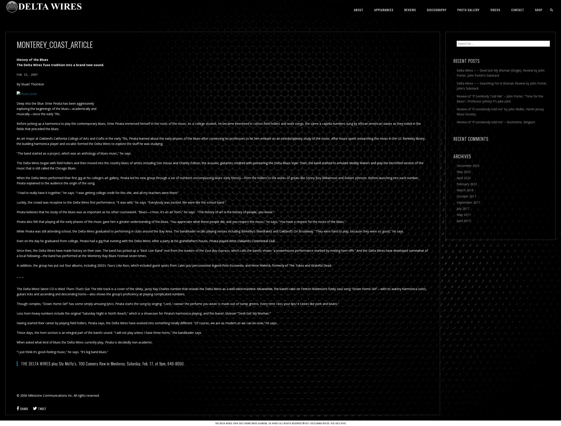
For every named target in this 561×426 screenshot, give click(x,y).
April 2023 (464, 178)
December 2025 (468, 166)
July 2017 (463, 208)
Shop (538, 9)
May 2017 (464, 215)
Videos (495, 9)
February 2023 (467, 184)
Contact (517, 9)
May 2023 (464, 172)
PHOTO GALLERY (468, 9)
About (358, 9)
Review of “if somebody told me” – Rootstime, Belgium (496, 122)
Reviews (410, 9)
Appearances (383, 9)
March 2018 (465, 190)
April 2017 (464, 221)
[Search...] (552, 10)
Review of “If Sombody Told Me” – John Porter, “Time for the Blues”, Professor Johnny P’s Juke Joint (500, 98)
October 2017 (466, 196)
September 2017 (468, 202)
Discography (436, 9)
